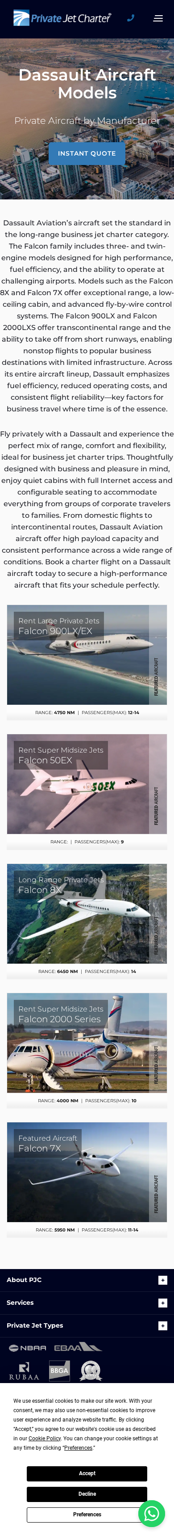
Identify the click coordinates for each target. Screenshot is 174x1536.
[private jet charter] (62, 20)
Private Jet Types (35, 1325)
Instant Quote (87, 153)
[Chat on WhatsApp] (151, 1513)
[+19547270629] (134, 18)
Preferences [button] (78, 1448)
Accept (87, 1473)
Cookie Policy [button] (45, 1438)
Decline (87, 1494)
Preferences (87, 1514)
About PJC (24, 1280)
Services (20, 1303)
